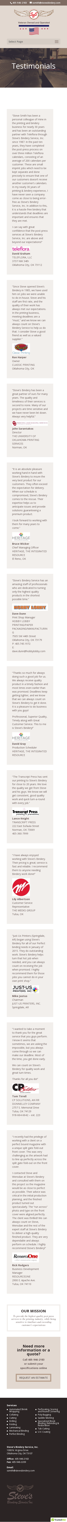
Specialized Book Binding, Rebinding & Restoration (48, 1423)
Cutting (12, 1417)
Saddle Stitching (46, 1417)
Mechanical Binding (19, 1430)
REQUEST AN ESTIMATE (33, 1377)
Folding (13, 1424)
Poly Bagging (44, 1414)
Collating (13, 1414)
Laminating (14, 1427)
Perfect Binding (17, 1433)
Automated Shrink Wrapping (18, 1410)
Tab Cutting (43, 1428)
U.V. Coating (44, 1431)
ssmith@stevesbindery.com (21, 1470)
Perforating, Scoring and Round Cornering (49, 1410)
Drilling (12, 1421)
